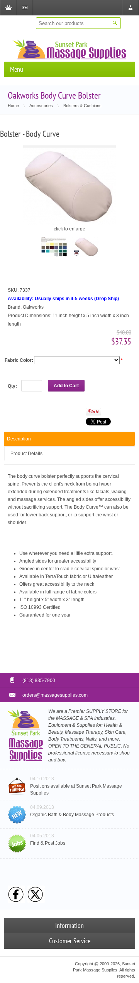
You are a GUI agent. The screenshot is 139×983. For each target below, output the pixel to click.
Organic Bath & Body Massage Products (72, 814)
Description (19, 439)
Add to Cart (66, 385)
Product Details (26, 453)
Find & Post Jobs (47, 843)
